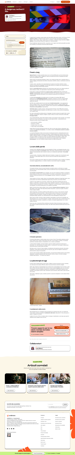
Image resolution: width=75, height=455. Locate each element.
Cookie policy (57, 427)
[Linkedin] (11, 53)
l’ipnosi (43, 76)
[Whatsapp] (13, 53)
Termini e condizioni (58, 421)
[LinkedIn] (11, 428)
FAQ (41, 427)
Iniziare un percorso (61, 327)
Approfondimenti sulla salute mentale (47, 438)
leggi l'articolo (10, 390)
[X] (9, 53)
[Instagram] (9, 428)
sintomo (35, 80)
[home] (8, 1)
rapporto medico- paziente (51, 91)
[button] (15, 2)
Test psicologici (43, 430)
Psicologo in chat (43, 421)
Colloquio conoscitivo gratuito (46, 419)
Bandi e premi (43, 442)
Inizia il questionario (65, 1)
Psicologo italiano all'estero (45, 436)
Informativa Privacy (58, 423)
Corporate (42, 434)
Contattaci (42, 445)
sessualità (63, 160)
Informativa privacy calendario (60, 417)
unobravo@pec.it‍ (19, 421)
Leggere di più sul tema (61, 333)
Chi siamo (42, 417)
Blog (5, 6)
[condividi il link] (15, 53)
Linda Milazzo (11, 15)
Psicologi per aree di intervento (46, 423)
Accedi (58, 1)
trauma (36, 160)
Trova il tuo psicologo (37, 453)
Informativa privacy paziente (60, 419)
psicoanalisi (38, 97)
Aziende (31, 1)
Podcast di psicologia (44, 432)
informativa (11, 44)
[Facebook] (7, 53)
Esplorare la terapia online (60, 330)
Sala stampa (43, 440)
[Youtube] (13, 428)
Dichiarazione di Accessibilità (60, 425)
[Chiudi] (73, 453)
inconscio (42, 85)
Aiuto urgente (43, 425)
